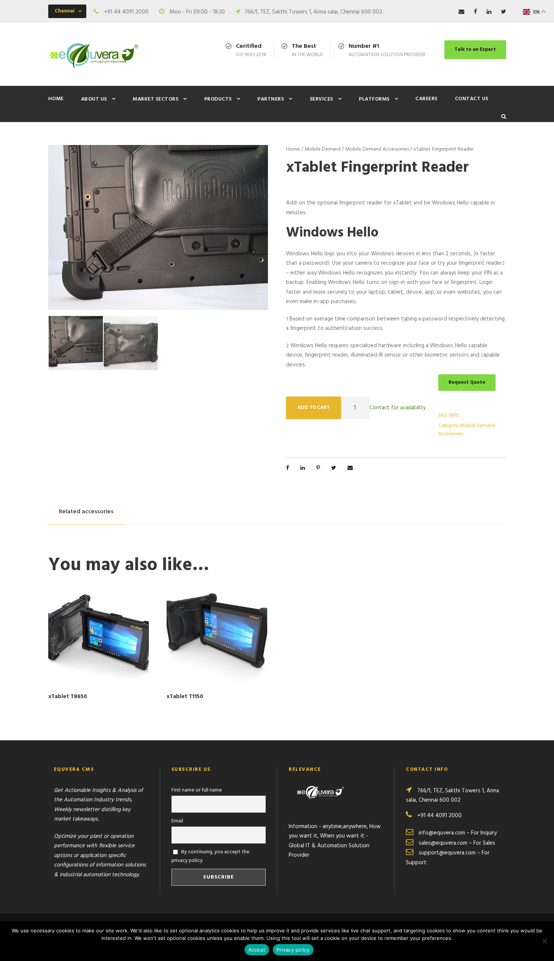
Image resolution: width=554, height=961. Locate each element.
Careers (426, 99)
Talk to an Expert (475, 49)
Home (56, 99)
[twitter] (503, 12)
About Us (94, 99)
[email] (461, 12)
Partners (270, 99)
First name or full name (196, 790)
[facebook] (475, 12)
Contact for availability (397, 407)
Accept (257, 950)
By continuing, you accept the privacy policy (210, 856)
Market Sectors (155, 99)
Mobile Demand (323, 149)
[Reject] (544, 941)
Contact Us (471, 99)
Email (177, 821)
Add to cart (313, 408)
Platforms (374, 99)
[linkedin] (489, 12)
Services (321, 99)
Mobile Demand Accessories (377, 149)
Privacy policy (293, 950)
